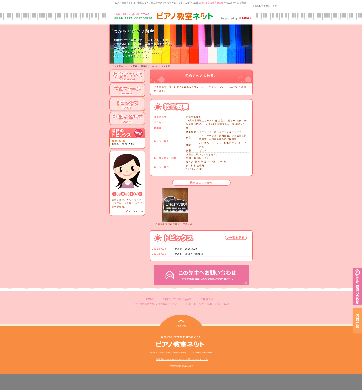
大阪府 (134, 66)
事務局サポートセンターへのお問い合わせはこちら (182, 359)
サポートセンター (207, 304)
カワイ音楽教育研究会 (212, 2)
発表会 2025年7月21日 (189, 254)
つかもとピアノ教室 (160, 66)
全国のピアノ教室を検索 (177, 299)
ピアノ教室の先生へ (155, 304)
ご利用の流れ (208, 299)
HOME (150, 299)
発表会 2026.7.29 (123, 144)
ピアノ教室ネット (118, 66)
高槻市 (144, 66)
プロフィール (135, 211)
